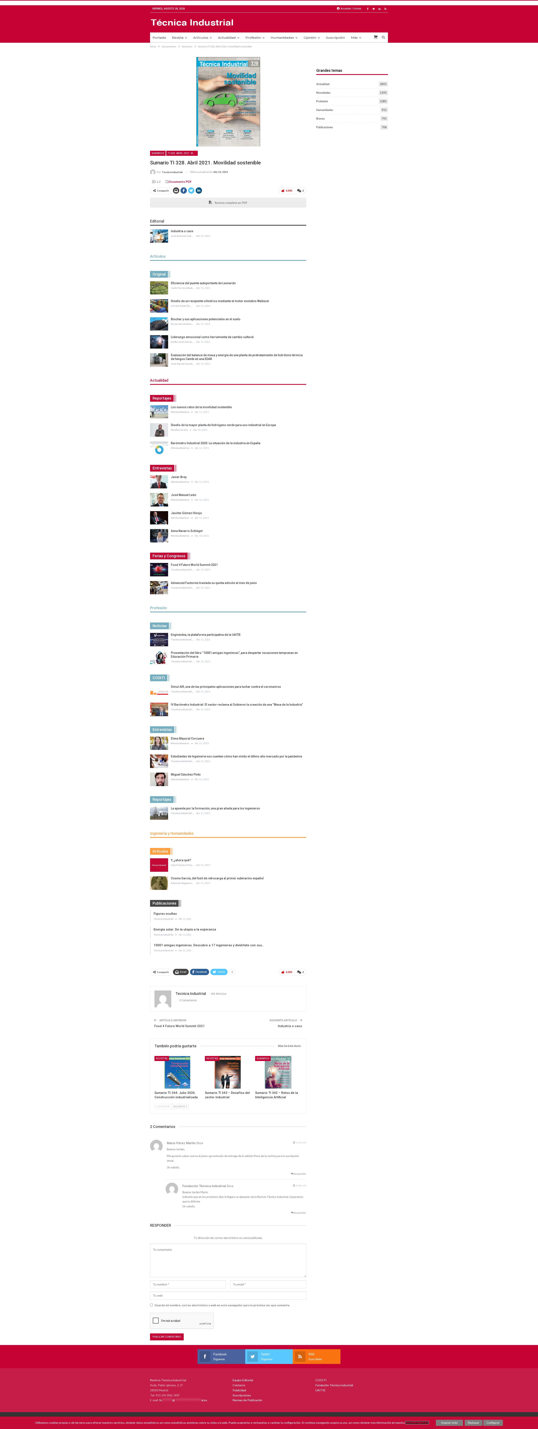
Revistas (161, 1058)
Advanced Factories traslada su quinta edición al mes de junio (214, 583)
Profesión (253, 38)
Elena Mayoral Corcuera (187, 738)
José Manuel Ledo (183, 495)
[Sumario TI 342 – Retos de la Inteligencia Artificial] (278, 1072)
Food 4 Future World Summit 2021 (194, 565)
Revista (177, 38)
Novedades (323, 92)
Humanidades (282, 38)
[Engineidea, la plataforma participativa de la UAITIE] (159, 639)
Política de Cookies (417, 1422)
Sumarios (158, 153)
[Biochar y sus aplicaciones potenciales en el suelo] (159, 324)
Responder (299, 1173)
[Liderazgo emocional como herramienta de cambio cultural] (159, 342)
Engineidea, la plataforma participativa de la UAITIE (206, 634)
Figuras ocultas (165, 914)
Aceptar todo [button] (449, 1422)
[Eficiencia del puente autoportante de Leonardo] (159, 288)
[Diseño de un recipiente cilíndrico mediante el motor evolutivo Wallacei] (159, 306)
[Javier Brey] (159, 482)
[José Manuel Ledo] (159, 500)
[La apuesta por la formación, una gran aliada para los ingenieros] (159, 813)
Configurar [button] (493, 1422)
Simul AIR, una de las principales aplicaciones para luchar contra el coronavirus (226, 686)
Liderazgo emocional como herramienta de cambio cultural (212, 337)
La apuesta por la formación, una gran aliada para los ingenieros (215, 808)
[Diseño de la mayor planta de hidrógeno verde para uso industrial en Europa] (159, 430)
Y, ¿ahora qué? (181, 860)
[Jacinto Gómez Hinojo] (159, 518)
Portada (159, 38)
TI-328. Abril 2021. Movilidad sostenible (183, 153)
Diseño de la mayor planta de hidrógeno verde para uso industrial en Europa (223, 425)
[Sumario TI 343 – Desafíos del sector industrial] (228, 1072)
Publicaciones (324, 127)
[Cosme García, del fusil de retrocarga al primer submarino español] (159, 883)
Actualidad (227, 38)
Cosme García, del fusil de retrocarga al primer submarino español (217, 878)
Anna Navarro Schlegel (187, 531)
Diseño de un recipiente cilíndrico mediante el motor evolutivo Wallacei (220, 301)
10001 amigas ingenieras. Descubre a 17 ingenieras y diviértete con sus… (209, 945)
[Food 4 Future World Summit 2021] (159, 569)
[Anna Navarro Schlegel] (159, 536)
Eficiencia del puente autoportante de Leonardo (203, 283)
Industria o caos (182, 231)
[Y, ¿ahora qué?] (159, 865)
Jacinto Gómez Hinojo (186, 513)
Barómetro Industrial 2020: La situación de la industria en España (215, 443)
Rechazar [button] (473, 1422)
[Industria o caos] (159, 236)
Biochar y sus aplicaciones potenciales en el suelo (205, 319)
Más (354, 38)
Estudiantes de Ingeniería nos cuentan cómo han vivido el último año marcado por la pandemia (236, 756)
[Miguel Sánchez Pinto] (159, 779)
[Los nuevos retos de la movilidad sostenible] (159, 412)
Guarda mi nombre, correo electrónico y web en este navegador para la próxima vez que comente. (222, 1305)
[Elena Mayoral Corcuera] (159, 743)
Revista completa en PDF (230, 202)
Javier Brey (179, 477)
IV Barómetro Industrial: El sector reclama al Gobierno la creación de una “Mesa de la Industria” (237, 704)
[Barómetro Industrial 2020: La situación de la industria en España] (159, 448)
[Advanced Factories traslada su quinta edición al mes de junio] (159, 588)
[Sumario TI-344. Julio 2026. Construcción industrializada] (177, 1072)
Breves (320, 118)
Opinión (310, 38)
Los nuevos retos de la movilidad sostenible (201, 407)
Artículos (200, 38)
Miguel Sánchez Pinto (186, 774)
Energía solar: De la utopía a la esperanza (185, 929)
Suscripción (335, 38)
